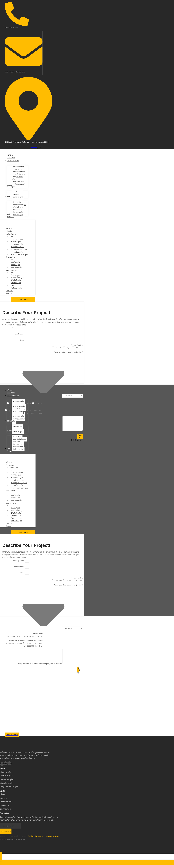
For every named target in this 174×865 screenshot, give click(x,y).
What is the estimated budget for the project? (26, 640)
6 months (59, 348)
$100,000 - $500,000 (34, 410)
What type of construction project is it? (68, 352)
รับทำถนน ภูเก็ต (16, 288)
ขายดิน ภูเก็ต (15, 265)
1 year (69, 348)
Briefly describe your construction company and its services (40, 431)
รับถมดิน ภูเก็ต (16, 283)
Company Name (18, 328)
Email (22, 340)
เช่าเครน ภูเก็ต (16, 241)
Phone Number (19, 334)
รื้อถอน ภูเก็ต (15, 275)
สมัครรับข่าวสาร (6, 831)
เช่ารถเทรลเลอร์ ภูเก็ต (19, 249)
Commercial (27, 636)
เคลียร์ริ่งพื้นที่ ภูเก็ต (18, 277)
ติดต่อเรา (9, 293)
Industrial (39, 403)
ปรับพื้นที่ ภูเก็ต (16, 280)
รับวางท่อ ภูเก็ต (16, 285)
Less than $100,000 (15, 643)
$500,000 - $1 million (34, 413)
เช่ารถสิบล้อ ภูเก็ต (17, 247)
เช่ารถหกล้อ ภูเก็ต (17, 244)
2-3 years (79, 348)
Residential (14, 636)
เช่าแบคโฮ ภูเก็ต (17, 239)
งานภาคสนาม (11, 270)
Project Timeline (77, 345)
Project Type (38, 401)
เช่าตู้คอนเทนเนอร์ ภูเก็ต (19, 254)
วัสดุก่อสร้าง (10, 257)
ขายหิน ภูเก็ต (15, 262)
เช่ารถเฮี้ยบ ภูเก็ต (17, 252)
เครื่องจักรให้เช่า (12, 234)
